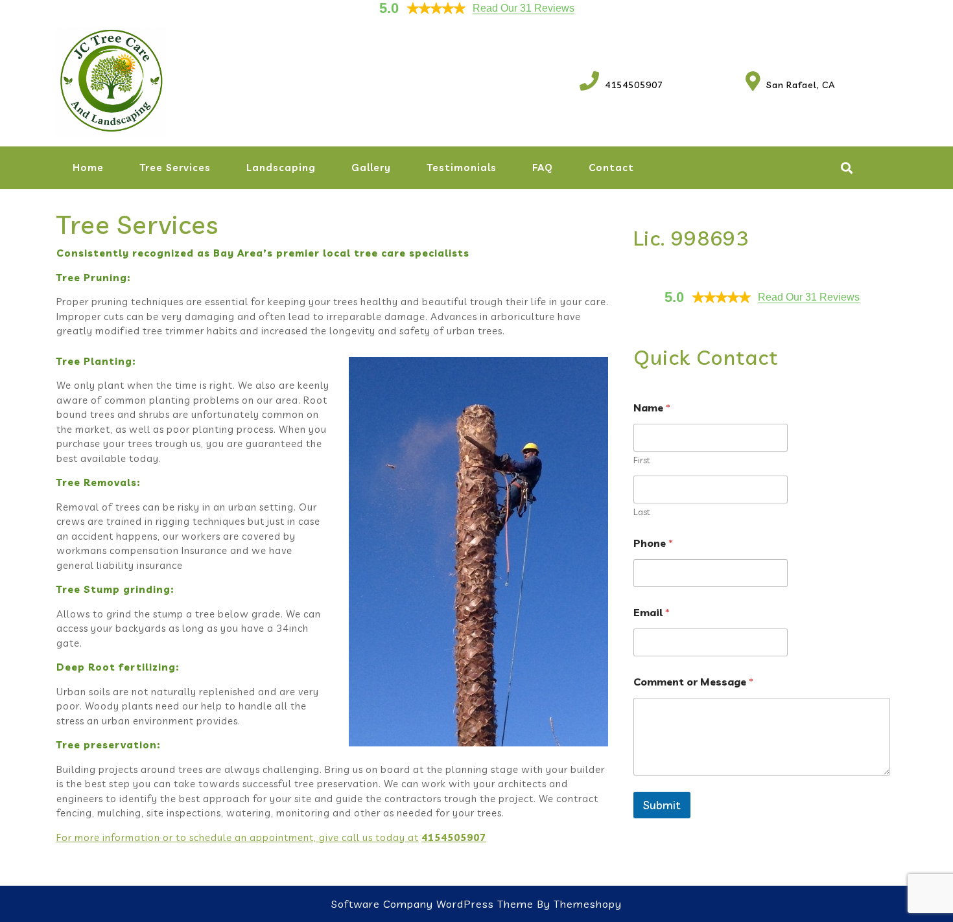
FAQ (542, 167)
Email (651, 612)
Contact (611, 167)
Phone (653, 543)
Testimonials (462, 167)
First (641, 460)
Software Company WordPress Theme (432, 903)
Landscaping (281, 167)
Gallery (371, 167)
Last (641, 512)
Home (88, 167)
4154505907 (621, 85)
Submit (662, 805)
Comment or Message (693, 682)
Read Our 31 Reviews (523, 8)
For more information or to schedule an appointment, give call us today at (237, 837)
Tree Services (175, 167)
